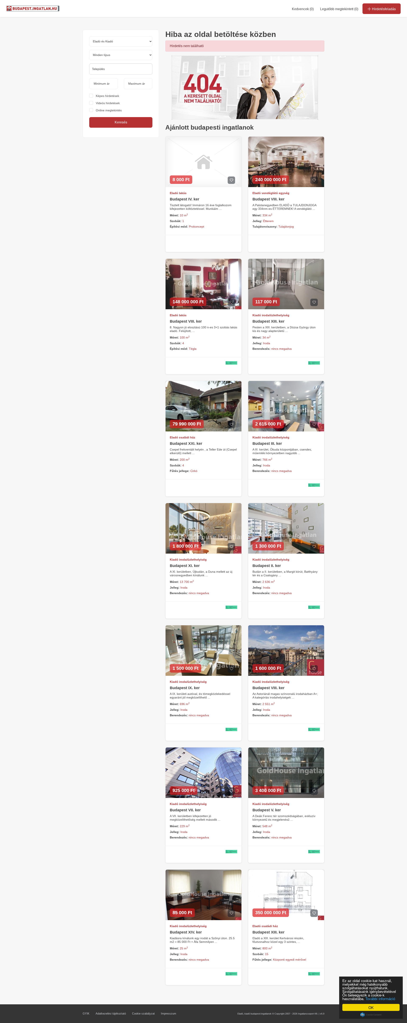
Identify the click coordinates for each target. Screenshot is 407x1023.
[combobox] (120, 69)
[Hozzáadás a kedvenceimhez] (231, 180)
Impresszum (168, 1013)
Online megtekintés (109, 110)
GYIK (86, 1013)
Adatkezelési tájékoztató (111, 1013)
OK (371, 1007)
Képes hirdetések (107, 96)
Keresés (121, 122)
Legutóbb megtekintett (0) (339, 9)
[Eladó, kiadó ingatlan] (245, 87)
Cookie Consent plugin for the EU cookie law (371, 1014)
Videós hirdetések (108, 103)
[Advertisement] (121, 173)
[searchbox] (120, 69)
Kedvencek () (303, 9)
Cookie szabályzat (143, 1013)
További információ (380, 998)
